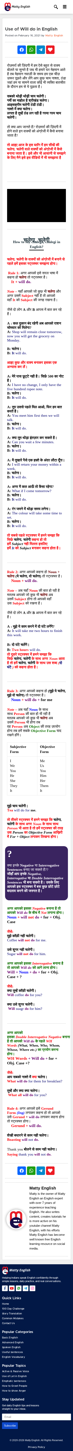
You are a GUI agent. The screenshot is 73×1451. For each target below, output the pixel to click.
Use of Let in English (14, 1376)
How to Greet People (14, 1386)
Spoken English (11, 1347)
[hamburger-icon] (64, 7)
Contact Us (8, 1323)
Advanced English (13, 1342)
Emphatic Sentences (14, 1381)
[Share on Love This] (50, 49)
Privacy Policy (36, 1447)
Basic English (10, 1337)
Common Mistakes (13, 1318)
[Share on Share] (21, 49)
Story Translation (12, 1313)
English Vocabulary (13, 1357)
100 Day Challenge (13, 1309)
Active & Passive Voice (15, 1371)
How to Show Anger (14, 1391)
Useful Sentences (12, 1352)
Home (5, 1304)
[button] (56, 7)
